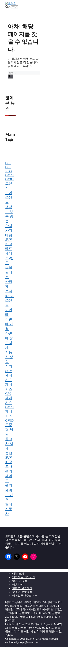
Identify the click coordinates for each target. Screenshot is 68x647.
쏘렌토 (8, 302)
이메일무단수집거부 (24, 595)
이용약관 (17, 584)
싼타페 (8, 284)
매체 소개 (18, 573)
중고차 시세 (9, 443)
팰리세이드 (8, 476)
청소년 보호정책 (22, 591)
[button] (8, 7)
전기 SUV (8, 368)
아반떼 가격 (9, 324)
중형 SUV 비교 (8, 457)
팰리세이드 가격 (9, 492)
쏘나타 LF (9, 293)
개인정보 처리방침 (23, 577)
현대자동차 (8, 508)
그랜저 (8, 185)
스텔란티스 (8, 272)
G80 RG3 (8, 169)
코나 (8, 466)
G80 (8, 163)
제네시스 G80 (8, 389)
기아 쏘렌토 (8, 197)
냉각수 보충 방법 (9, 214)
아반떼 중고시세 (9, 340)
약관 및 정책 (20, 580)
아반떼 (8, 312)
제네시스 (8, 377)
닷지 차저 (8, 228)
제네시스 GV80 (9, 415)
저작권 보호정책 (22, 588)
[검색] (10, 76)
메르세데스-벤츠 (9, 256)
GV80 (9, 179)
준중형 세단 (9, 429)
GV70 (9, 175)
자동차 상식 (9, 357)
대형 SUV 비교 (8, 239)
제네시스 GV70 (9, 402)
